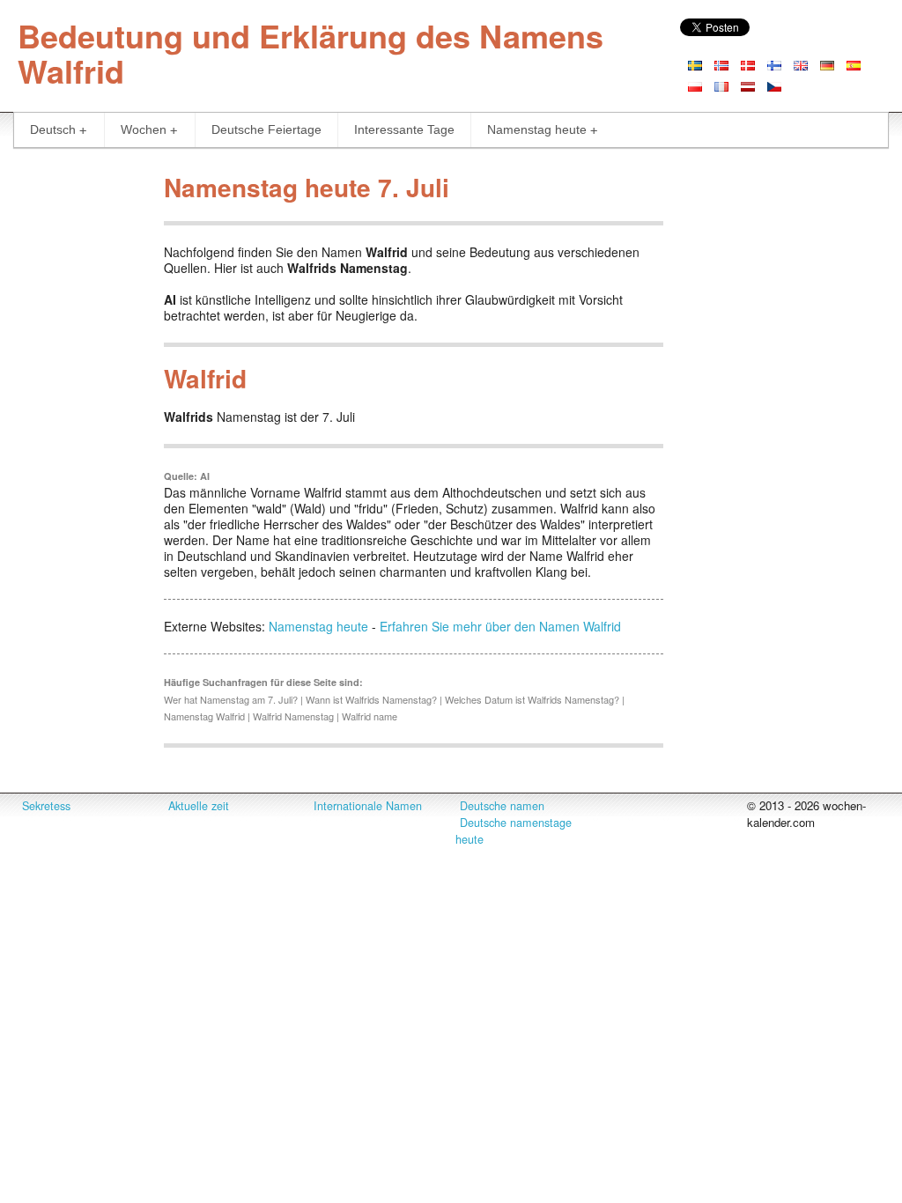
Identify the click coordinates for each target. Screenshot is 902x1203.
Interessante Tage (404, 129)
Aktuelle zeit (198, 806)
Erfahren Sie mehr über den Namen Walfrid (500, 626)
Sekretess (46, 806)
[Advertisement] (75, 430)
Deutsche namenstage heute (513, 831)
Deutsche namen (502, 806)
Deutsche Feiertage (266, 129)
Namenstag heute (537, 129)
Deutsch (53, 129)
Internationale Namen (368, 806)
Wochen (143, 129)
